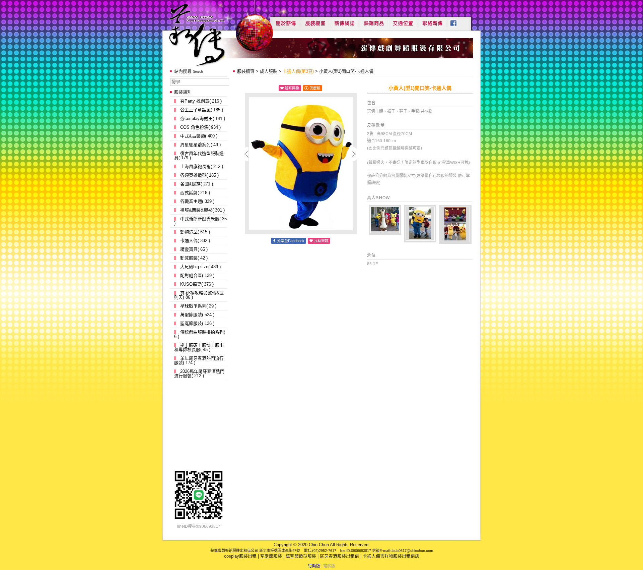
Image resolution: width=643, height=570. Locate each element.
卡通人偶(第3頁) (298, 71)
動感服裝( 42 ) (194, 258)
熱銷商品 (373, 21)
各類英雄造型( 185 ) (199, 175)
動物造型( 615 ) (195, 232)
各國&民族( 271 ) (196, 184)
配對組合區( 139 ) (197, 275)
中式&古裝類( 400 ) (198, 136)
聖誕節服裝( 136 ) (197, 323)
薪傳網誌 (344, 21)
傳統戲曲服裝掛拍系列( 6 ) (199, 334)
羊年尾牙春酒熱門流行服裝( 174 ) (199, 360)
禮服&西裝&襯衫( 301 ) (202, 210)
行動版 (314, 566)
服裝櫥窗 (315, 21)
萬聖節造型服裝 (301, 556)
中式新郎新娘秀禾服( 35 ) (200, 221)
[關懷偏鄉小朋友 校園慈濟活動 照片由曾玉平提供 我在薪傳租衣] (420, 224)
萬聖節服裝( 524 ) (197, 314)
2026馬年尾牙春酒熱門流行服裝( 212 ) (199, 373)
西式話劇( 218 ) (195, 192)
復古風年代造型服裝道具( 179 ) (199, 155)
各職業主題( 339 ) (197, 201)
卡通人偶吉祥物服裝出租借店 (391, 556)
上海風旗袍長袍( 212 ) (201, 166)
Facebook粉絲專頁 (457, 21)
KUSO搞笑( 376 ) (197, 284)
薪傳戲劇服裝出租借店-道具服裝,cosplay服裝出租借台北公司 (209, 34)
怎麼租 (314, 88)
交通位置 (403, 21)
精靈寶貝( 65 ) (194, 249)
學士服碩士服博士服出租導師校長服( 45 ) (199, 347)
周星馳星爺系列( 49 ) (200, 144)
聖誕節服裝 (271, 556)
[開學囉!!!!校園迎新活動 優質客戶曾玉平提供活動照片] (385, 220)
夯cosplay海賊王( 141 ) (202, 118)
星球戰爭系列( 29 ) (198, 306)
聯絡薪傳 (432, 21)
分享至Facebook (290, 241)
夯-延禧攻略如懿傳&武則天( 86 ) (199, 295)
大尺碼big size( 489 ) (200, 267)
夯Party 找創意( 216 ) (201, 101)
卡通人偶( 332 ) (195, 240)
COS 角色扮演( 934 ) (200, 127)
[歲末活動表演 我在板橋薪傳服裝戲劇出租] (455, 224)
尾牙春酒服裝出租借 (339, 556)
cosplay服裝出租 (240, 556)
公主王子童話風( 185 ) (201, 110)
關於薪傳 (285, 21)
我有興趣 (292, 88)
